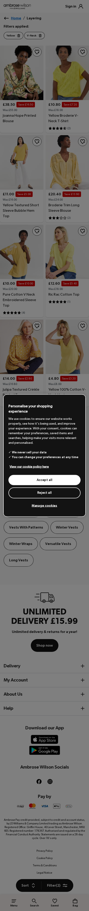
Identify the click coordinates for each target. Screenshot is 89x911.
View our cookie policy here (29, 466)
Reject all (44, 492)
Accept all (44, 479)
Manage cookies (44, 505)
